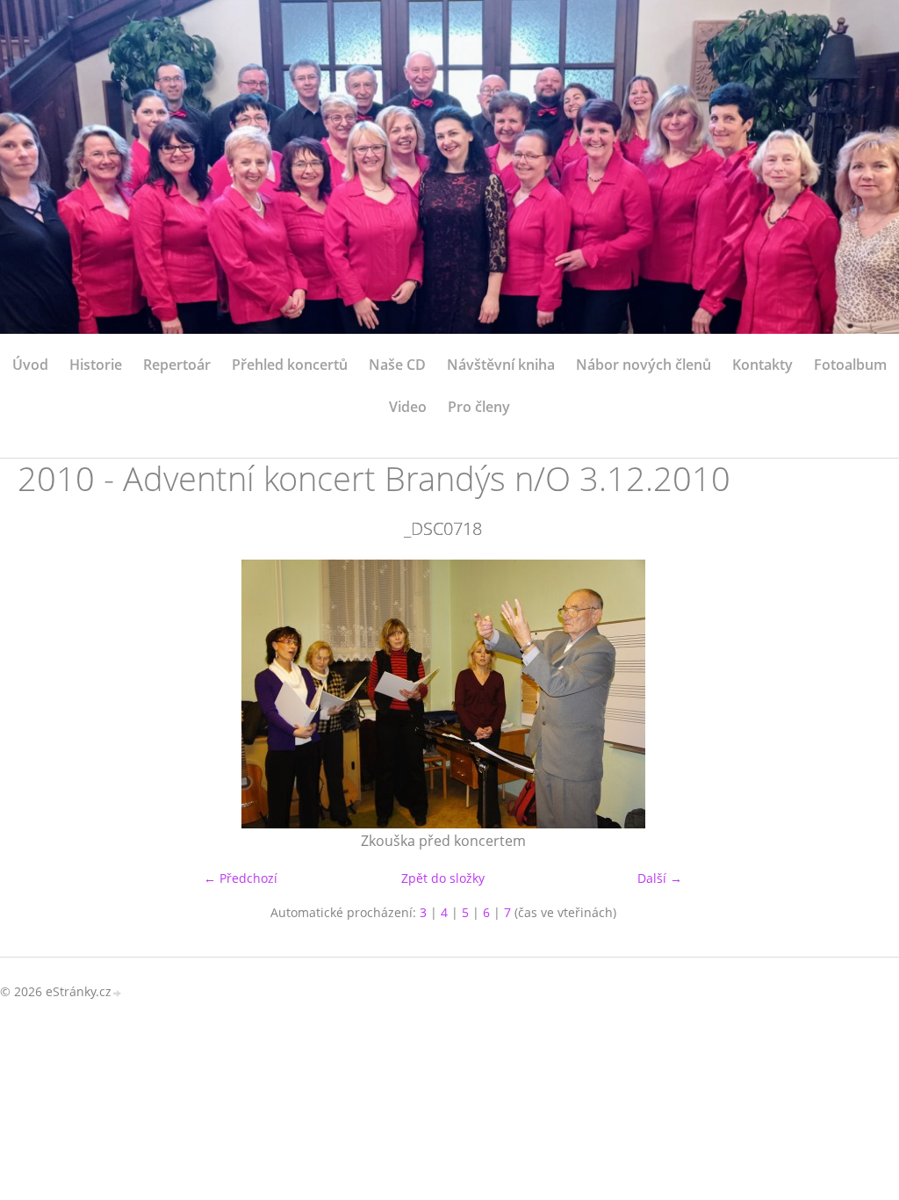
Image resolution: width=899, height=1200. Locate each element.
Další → (659, 878)
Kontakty (762, 364)
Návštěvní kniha (501, 364)
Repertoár (177, 364)
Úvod (30, 364)
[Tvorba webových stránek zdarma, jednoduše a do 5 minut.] (117, 993)
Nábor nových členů (643, 364)
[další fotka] (839, 694)
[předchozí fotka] (46, 694)
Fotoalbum (850, 364)
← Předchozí (240, 878)
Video (408, 406)
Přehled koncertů (290, 364)
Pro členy (479, 406)
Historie (95, 364)
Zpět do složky (443, 878)
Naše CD (397, 364)
